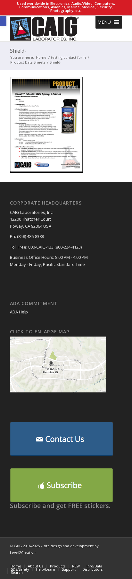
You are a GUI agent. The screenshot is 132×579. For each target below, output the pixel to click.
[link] (3, 21)
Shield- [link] (18, 50)
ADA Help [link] (19, 312)
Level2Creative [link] (23, 552)
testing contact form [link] (68, 57)
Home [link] (41, 57)
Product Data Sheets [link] (27, 62)
